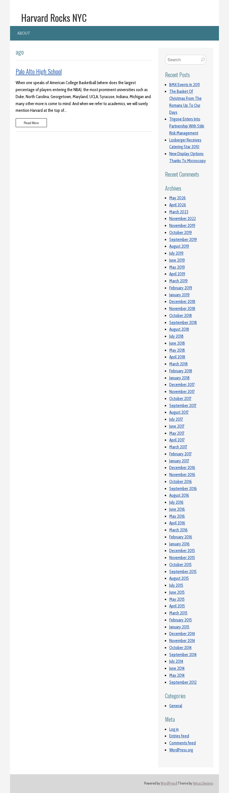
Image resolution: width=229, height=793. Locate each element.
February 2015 (180, 619)
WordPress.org (181, 749)
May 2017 (176, 433)
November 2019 (182, 225)
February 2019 (180, 287)
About (23, 33)
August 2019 (179, 246)
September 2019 (183, 239)
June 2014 (177, 668)
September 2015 (183, 571)
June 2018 (177, 343)
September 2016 (183, 488)
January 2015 (179, 626)
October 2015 (180, 564)
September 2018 (183, 322)
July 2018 (176, 336)
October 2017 (180, 398)
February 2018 (180, 370)
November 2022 (182, 218)
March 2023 (178, 211)
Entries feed (179, 735)
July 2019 (176, 253)
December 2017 (182, 384)
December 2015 (182, 550)
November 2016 (182, 474)
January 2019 (179, 294)
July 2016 (176, 502)
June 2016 (177, 509)
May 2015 (177, 599)
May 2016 (177, 516)
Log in (174, 729)
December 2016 (182, 467)
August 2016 (179, 495)
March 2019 (178, 280)
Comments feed (182, 742)
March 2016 (178, 529)
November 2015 (182, 557)
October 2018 (180, 315)
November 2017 (182, 391)
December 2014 (182, 633)
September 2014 (183, 654)
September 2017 (182, 405)
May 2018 (177, 350)
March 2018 (178, 363)
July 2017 (176, 419)
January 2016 (179, 543)
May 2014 (177, 675)
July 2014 (176, 661)
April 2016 (177, 522)
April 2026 (177, 204)
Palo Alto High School (39, 71)
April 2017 (177, 439)
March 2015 (178, 613)
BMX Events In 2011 (184, 84)
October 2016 (180, 481)
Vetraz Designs (203, 783)
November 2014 (182, 640)
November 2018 (182, 308)
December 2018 (182, 301)
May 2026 (177, 197)
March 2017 (178, 446)
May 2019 (177, 267)
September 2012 (183, 682)
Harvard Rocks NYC (54, 18)
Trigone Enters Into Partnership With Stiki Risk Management (186, 126)
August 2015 (179, 578)
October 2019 (180, 232)
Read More (31, 122)
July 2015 (176, 585)
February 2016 (180, 536)
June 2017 (176, 426)
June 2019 (177, 260)
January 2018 (179, 377)
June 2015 (177, 592)
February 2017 (180, 453)
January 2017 (179, 460)
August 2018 (179, 329)
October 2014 (180, 647)
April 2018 (177, 356)
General (175, 705)
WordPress (168, 783)
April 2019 (177, 273)
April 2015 (177, 606)
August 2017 (179, 412)
